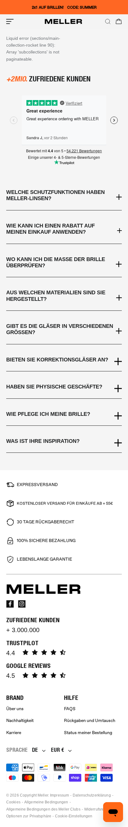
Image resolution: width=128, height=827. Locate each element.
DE (35, 750)
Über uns (15, 708)
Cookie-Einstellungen (73, 816)
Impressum (59, 795)
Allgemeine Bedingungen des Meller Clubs (43, 809)
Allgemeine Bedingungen (46, 802)
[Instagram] (21, 604)
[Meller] (63, 21)
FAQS (69, 708)
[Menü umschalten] (10, 21)
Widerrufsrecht (96, 809)
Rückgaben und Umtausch (89, 720)
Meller (43, 795)
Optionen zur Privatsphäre (28, 816)
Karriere (13, 732)
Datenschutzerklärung (92, 795)
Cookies (13, 802)
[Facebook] (10, 604)
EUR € (57, 750)
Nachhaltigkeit (20, 720)
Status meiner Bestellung (88, 732)
